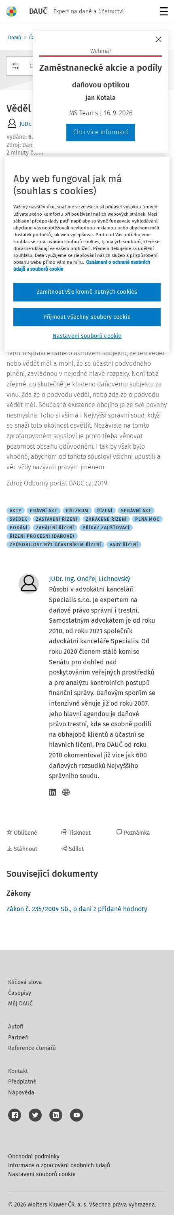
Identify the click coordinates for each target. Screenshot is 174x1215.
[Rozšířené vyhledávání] (15, 66)
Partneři (18, 1037)
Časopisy (19, 993)
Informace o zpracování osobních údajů (59, 1165)
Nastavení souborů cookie (42, 1174)
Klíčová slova (25, 982)
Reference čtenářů (32, 1048)
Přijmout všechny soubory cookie (87, 317)
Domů (14, 37)
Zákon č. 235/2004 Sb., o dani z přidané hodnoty (76, 909)
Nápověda (21, 1092)
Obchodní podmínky (33, 1156)
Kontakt (18, 1071)
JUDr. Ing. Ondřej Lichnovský (89, 579)
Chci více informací (100, 132)
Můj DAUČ (20, 1003)
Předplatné (22, 1081)
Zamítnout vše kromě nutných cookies (87, 291)
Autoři (15, 1026)
